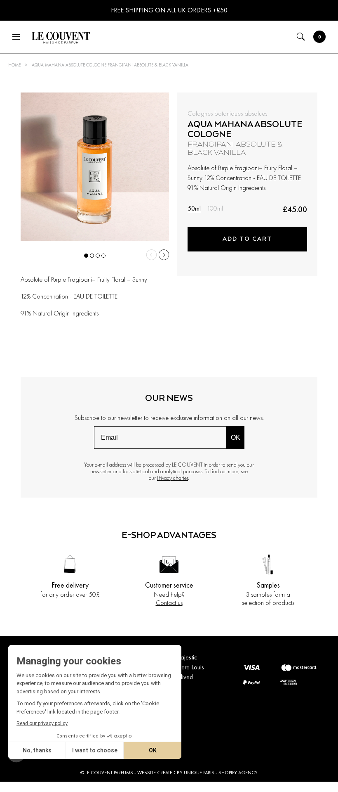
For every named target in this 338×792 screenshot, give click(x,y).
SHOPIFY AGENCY (238, 772)
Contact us (169, 602)
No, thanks (37, 750)
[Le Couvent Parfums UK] (60, 38)
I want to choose (94, 750)
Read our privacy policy (42, 723)
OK (235, 437)
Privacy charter (172, 477)
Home (14, 65)
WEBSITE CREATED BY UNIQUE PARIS (175, 772)
